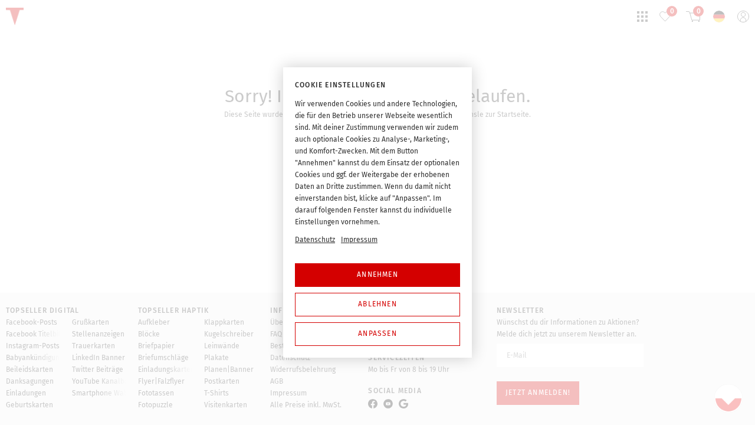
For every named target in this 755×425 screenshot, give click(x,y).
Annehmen (377, 274)
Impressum (359, 240)
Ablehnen (377, 304)
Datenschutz (315, 240)
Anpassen (377, 333)
